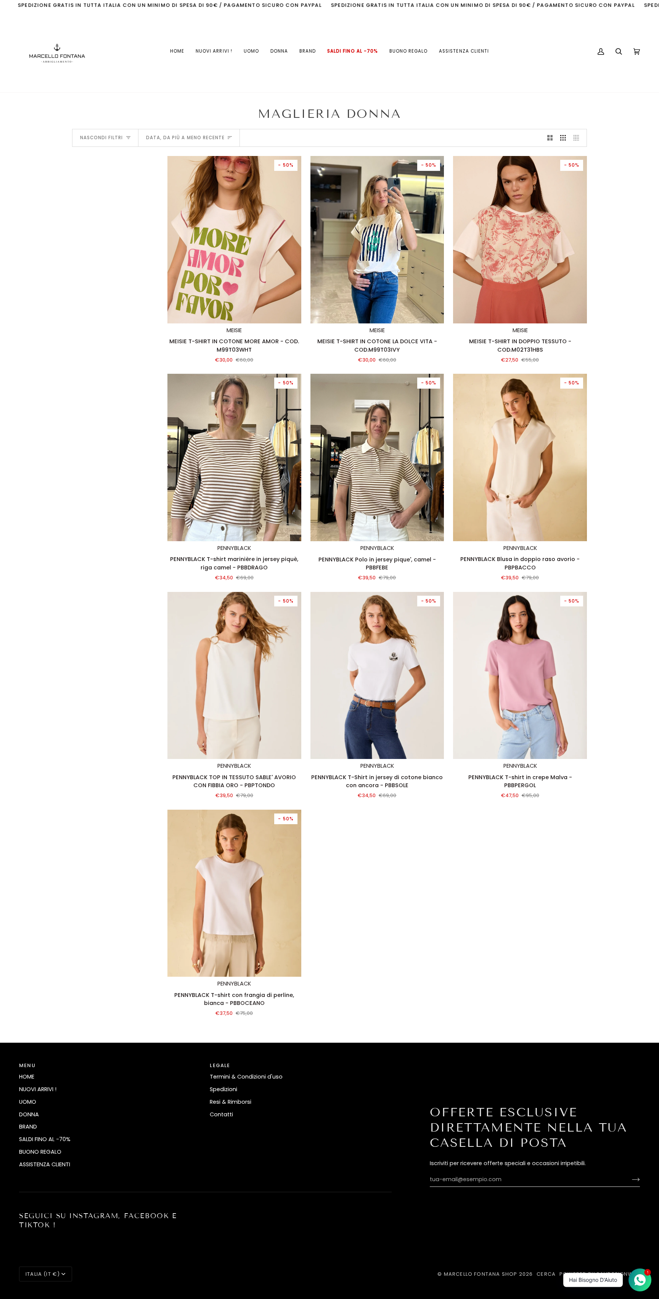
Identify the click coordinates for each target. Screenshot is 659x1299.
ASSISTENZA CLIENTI (44, 1164)
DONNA (29, 1114)
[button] (251, 51)
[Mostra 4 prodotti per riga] (578, 138)
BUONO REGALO (40, 1152)
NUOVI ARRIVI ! (37, 1089)
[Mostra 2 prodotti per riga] (550, 138)
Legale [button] (220, 1065)
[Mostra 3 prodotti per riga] (563, 138)
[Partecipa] (630, 1180)
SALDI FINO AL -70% (45, 1139)
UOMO (27, 1102)
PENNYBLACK (234, 548)
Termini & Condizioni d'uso (246, 1076)
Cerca (546, 1274)
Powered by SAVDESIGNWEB (599, 1274)
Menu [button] (27, 1065)
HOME (26, 1076)
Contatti (221, 1114)
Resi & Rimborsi (230, 1102)
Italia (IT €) (43, 1274)
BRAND (28, 1126)
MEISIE (234, 330)
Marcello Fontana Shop (481, 1274)
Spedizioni (223, 1089)
